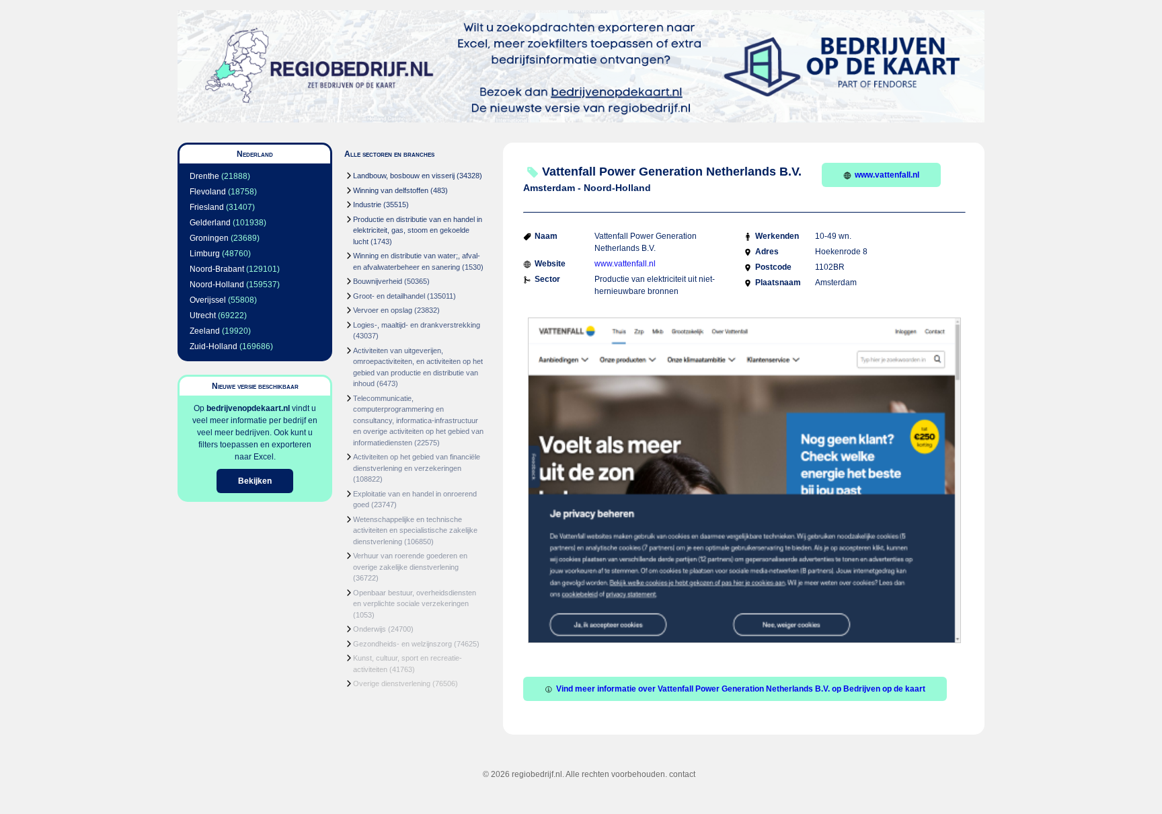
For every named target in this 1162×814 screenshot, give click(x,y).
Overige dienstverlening (391, 683)
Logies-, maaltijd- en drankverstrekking (416, 325)
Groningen (209, 238)
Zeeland (205, 331)
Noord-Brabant (217, 269)
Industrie (367, 204)
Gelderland (210, 222)
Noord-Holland (217, 284)
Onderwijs (369, 629)
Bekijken (255, 481)
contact (682, 774)
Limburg (205, 253)
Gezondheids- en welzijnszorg (402, 644)
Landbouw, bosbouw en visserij (404, 176)
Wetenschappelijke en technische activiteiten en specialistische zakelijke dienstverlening (415, 530)
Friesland (207, 207)
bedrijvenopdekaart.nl (248, 408)
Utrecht (203, 315)
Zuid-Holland (213, 346)
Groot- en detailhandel (389, 296)
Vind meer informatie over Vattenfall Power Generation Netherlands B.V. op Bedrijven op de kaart (740, 689)
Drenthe (204, 176)
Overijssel (208, 300)
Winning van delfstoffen (390, 190)
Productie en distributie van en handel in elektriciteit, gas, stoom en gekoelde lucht (417, 230)
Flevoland (208, 191)
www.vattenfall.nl (887, 175)
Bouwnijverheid (377, 281)
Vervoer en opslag (382, 310)
